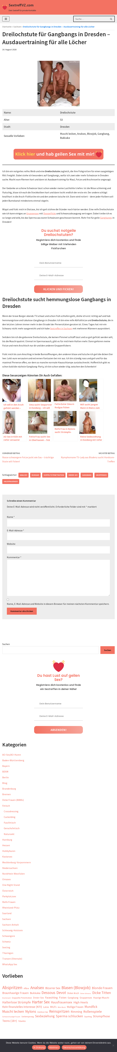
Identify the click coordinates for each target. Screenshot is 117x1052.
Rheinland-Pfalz (11, 907)
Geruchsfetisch (12, 828)
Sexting (6, 947)
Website (11, 543)
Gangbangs (106, 217)
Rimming (76, 1011)
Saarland (6, 913)
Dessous (48, 992)
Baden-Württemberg (13, 760)
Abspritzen (12, 987)
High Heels (80, 1002)
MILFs (53, 1007)
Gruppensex (32, 213)
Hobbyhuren (8, 850)
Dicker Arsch (73, 993)
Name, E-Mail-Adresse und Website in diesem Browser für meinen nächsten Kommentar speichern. (58, 603)
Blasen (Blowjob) (76, 988)
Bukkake (35, 475)
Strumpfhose (101, 1016)
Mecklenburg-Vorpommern (16, 862)
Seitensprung (27, 1016)
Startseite (7, 26)
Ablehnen (54, 1047)
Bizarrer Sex (52, 988)
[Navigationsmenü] (5, 18)
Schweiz (6, 941)
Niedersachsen (10, 868)
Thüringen (7, 953)
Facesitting (51, 997)
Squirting (88, 1016)
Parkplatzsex (9, 896)
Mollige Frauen (75, 1007)
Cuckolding (9, 816)
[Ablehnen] (113, 1045)
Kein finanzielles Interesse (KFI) (22, 1007)
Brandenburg (9, 788)
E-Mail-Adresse (15, 530)
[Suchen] (111, 19)
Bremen (6, 794)
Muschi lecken (13, 1011)
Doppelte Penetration (54, 475)
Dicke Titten (101, 993)
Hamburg (7, 839)
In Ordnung (39, 1047)
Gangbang (86, 475)
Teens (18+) (9, 1021)
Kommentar (14, 557)
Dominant (6, 998)
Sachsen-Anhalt (10, 924)
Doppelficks (49, 213)
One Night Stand (11, 884)
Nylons (30, 1011)
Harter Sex (41, 1002)
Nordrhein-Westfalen (13, 873)
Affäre (26, 988)
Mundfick (91, 1007)
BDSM (5, 771)
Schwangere (8, 935)
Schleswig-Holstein (12, 930)
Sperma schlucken (69, 1016)
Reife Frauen (8, 901)
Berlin (5, 777)
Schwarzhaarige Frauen (11, 1017)
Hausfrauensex (11, 481)
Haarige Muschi (101, 997)
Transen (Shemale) (12, 958)
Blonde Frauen (102, 988)
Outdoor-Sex (42, 1012)
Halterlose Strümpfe (16, 1002)
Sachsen (17, 26)
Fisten (62, 997)
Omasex (6, 879)
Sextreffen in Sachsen (61, 328)
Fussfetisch (10, 822)
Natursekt (9, 834)
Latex (46, 1006)
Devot (61, 993)
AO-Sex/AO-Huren (11, 754)
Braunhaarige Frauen (15, 993)
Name (11, 516)
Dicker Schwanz (85, 993)
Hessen (6, 845)
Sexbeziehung (45, 1016)
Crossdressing (11, 811)
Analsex (23, 475)
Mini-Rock (62, 1007)
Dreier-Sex (73, 475)
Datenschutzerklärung (74, 1047)
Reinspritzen (59, 1011)
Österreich (7, 890)
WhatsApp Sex (9, 964)
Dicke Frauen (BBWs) (13, 799)
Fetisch (6, 805)
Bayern (6, 765)
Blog (4, 783)
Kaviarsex (7, 856)
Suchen (6, 644)
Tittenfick (22, 1021)
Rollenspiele (92, 1011)
